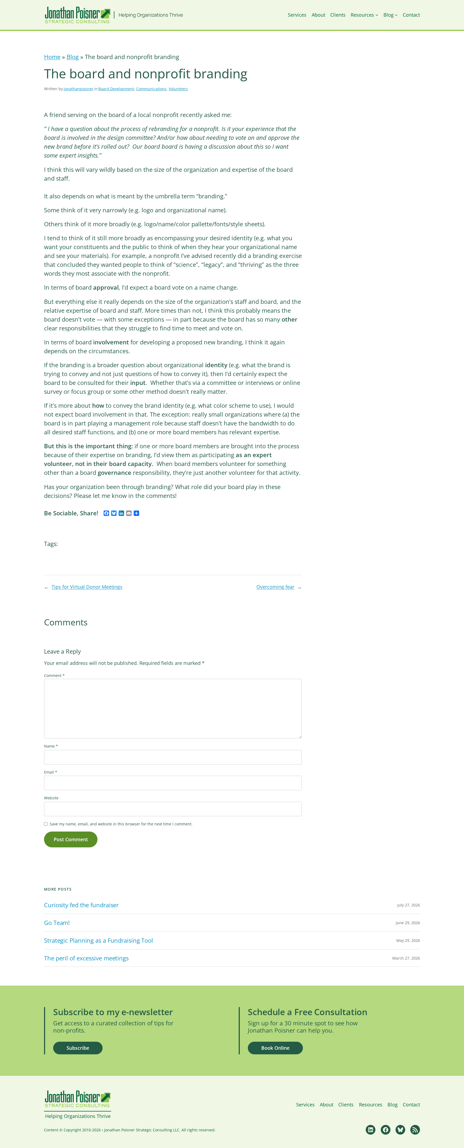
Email (50, 772)
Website (51, 797)
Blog (73, 57)
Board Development (116, 88)
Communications (151, 88)
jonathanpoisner (78, 88)
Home (52, 57)
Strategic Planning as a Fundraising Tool (98, 940)
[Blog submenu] (396, 14)
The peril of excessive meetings (86, 958)
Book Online (275, 1048)
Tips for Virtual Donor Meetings (87, 587)
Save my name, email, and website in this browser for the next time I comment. (121, 823)
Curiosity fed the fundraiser (81, 905)
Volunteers (178, 88)
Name (51, 746)
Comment (54, 675)
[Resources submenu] (376, 14)
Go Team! (57, 922)
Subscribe (78, 1048)
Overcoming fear (275, 587)
